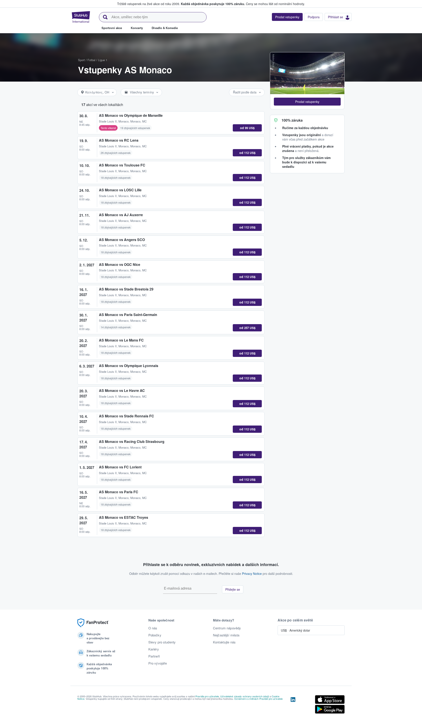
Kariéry (153, 649)
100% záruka (292, 120)
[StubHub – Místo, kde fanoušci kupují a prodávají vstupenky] (80, 17)
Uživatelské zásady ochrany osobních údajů (244, 696)
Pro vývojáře (157, 663)
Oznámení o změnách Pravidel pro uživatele (258, 698)
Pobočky (154, 635)
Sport (81, 60)
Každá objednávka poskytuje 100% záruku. (213, 4)
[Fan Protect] (93, 622)
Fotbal (91, 60)
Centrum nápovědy (227, 628)
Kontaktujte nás (224, 642)
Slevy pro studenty (162, 642)
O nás (152, 628)
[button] (307, 102)
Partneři (154, 656)
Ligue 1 (102, 60)
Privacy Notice (252, 573)
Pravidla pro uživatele (207, 696)
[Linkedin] (293, 705)
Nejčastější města (226, 635)
